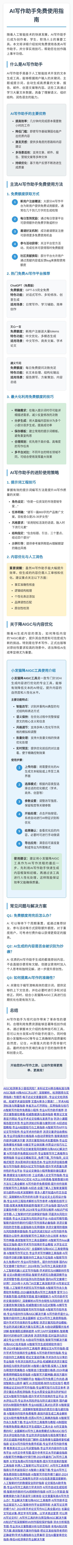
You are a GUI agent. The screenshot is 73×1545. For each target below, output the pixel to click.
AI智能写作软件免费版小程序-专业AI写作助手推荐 (33, 1110)
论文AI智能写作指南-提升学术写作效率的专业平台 (33, 1396)
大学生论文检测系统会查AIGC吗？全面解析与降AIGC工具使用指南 (35, 1249)
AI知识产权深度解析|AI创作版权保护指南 (28, 1522)
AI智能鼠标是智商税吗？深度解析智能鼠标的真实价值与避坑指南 (36, 1409)
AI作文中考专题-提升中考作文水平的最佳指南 (39, 1452)
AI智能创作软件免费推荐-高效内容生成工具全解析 (37, 1413)
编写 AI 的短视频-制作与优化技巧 (43, 1383)
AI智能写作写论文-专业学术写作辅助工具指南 (34, 1253)
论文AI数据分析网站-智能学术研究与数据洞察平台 (37, 1274)
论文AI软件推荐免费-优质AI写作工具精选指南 (30, 1418)
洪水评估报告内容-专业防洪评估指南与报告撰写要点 (35, 1435)
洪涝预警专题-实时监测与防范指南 (24, 1279)
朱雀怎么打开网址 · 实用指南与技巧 (47, 1105)
